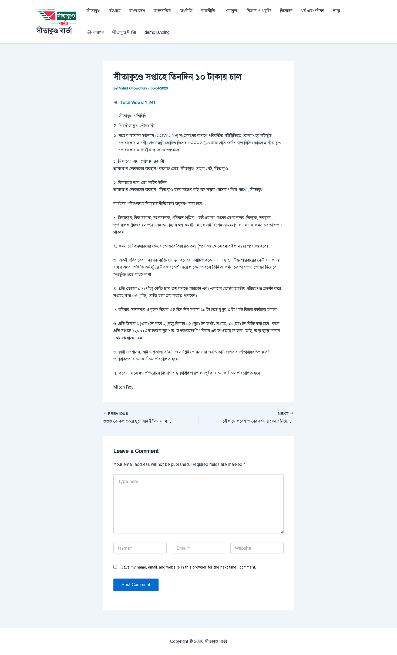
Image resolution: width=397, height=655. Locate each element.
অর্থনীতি (186, 11)
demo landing (157, 32)
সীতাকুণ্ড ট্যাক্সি (124, 32)
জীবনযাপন (95, 32)
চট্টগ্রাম (115, 11)
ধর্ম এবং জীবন (312, 11)
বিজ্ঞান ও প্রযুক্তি (259, 11)
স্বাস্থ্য (336, 11)
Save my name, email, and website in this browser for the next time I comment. (188, 567)
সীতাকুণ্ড (93, 11)
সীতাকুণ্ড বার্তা (54, 30)
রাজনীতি (208, 11)
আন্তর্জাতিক (162, 11)
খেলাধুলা (231, 11)
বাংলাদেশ (137, 11)
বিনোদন (286, 11)
